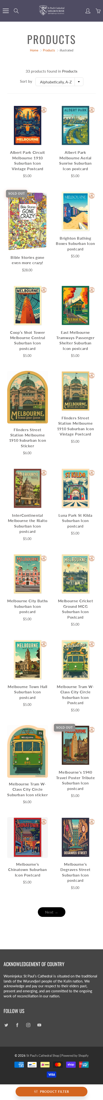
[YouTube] (39, 1025)
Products (49, 50)
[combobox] (59, 81)
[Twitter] (6, 1025)
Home (34, 50)
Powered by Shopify (75, 1055)
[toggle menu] (5, 10)
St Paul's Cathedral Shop (42, 1055)
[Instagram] (28, 1025)
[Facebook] (17, 1025)
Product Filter (54, 1092)
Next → (51, 912)
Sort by (26, 81)
